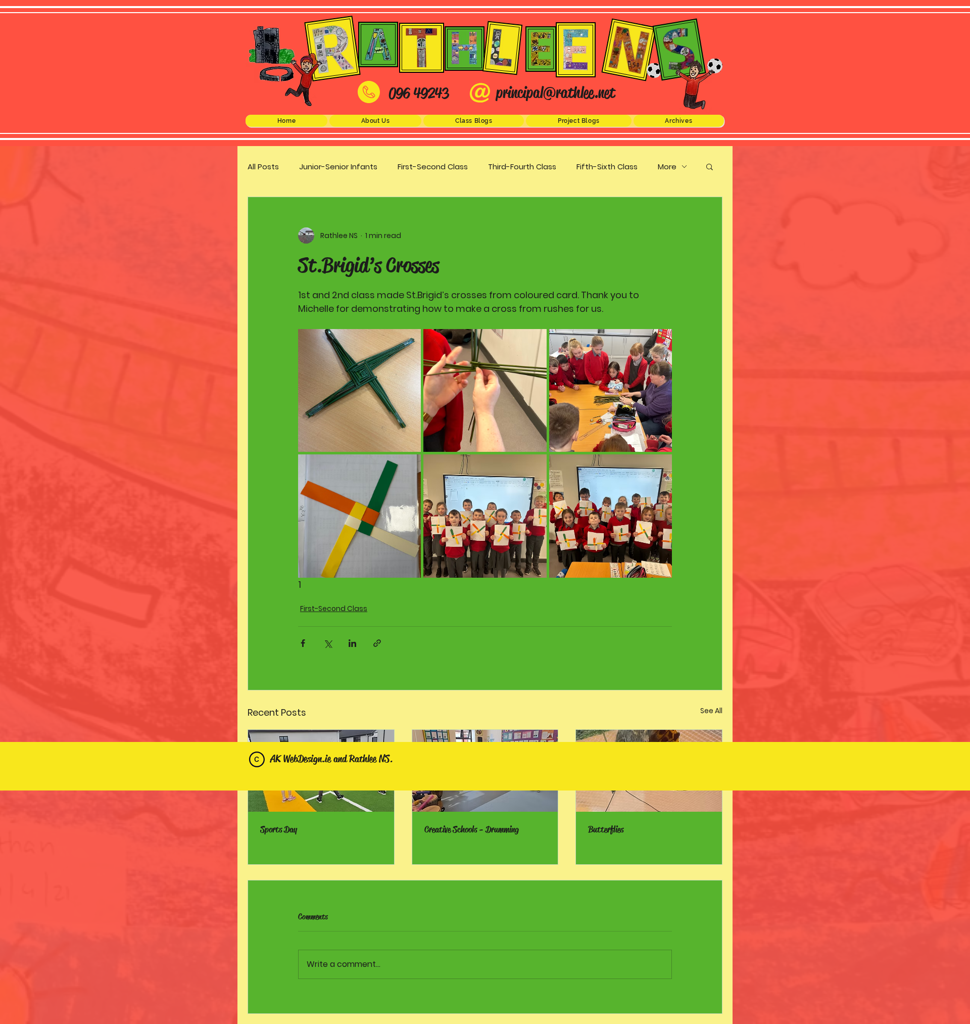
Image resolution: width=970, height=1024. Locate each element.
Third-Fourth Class (522, 166)
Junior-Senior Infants (338, 166)
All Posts (263, 166)
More (667, 166)
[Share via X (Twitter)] (327, 643)
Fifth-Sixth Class (607, 166)
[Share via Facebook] (303, 643)
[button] (375, 121)
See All (711, 711)
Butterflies (605, 829)
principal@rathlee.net (555, 92)
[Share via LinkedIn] (352, 643)
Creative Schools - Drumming (471, 829)
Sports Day (278, 829)
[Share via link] (377, 643)
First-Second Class (433, 166)
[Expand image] (359, 390)
